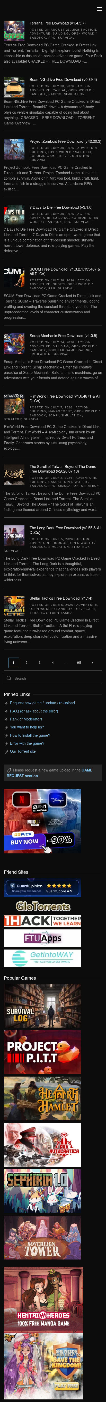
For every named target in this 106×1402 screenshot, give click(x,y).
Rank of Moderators (26, 718)
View (42, 1004)
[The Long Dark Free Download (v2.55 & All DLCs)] (14, 535)
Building (61, 33)
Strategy (13, 419)
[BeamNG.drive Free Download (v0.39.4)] (14, 86)
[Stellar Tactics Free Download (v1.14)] (14, 605)
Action (89, 29)
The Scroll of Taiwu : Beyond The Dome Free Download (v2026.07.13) (63, 469)
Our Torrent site (23, 751)
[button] (99, 9)
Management (60, 411)
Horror (79, 217)
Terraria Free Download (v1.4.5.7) (58, 23)
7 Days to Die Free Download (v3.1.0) (61, 207)
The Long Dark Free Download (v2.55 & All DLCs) (65, 530)
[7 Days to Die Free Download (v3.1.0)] (14, 214)
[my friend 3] (42, 920)
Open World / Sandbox (69, 152)
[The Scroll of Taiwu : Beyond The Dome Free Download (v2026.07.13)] (14, 473)
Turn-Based (61, 612)
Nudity (59, 284)
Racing (55, 94)
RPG (52, 37)
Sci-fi (53, 415)
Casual (59, 90)
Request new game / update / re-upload (42, 702)
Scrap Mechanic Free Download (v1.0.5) (63, 335)
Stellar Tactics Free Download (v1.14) (61, 598)
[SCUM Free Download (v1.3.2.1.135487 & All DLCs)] (14, 276)
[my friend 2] (42, 905)
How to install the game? (30, 735)
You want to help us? (27, 726)
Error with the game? (27, 743)
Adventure (40, 33)
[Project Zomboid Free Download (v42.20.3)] (14, 148)
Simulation (74, 94)
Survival (66, 37)
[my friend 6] (42, 937)
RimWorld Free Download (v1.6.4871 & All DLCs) (65, 398)
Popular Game (43, 155)
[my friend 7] (42, 957)
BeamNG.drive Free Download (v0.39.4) (63, 79)
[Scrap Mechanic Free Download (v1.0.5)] (14, 343)
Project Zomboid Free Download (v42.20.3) (65, 141)
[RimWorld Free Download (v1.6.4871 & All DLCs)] (14, 403)
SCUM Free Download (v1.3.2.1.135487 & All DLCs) (65, 271)
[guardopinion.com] (42, 886)
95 (79, 663)
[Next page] (92, 663)
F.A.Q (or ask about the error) (34, 710)
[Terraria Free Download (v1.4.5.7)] (14, 30)
